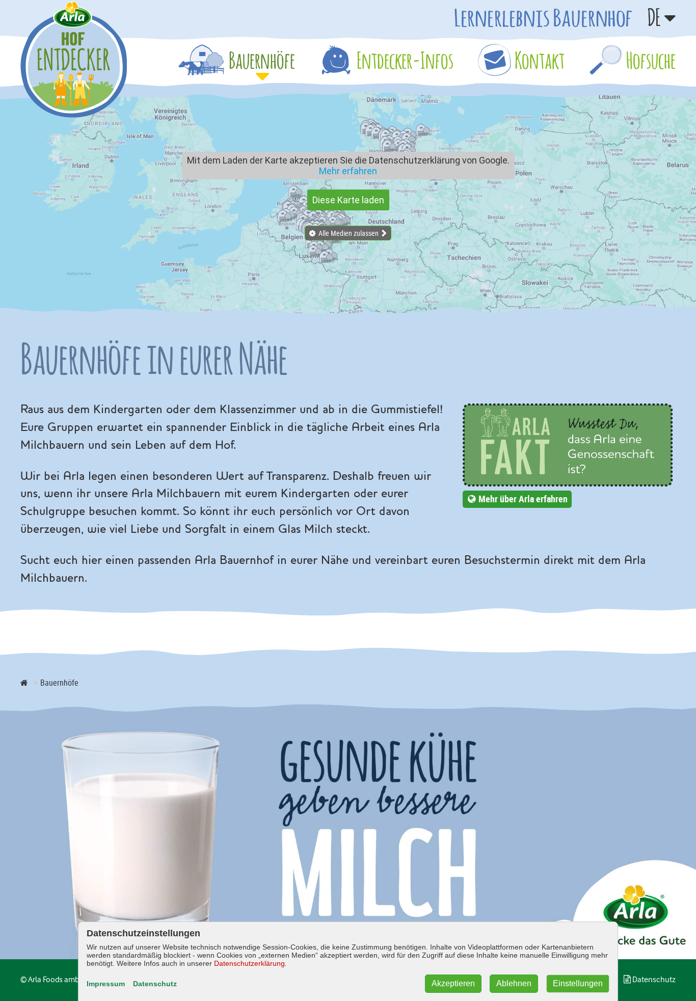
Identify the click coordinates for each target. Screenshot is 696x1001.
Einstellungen (578, 983)
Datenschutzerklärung (249, 963)
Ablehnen (513, 983)
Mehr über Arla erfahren (523, 499)
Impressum (106, 984)
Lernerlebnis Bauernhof (543, 17)
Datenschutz (155, 984)
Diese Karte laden (348, 200)
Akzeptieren (453, 983)
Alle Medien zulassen (348, 233)
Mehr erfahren (348, 171)
